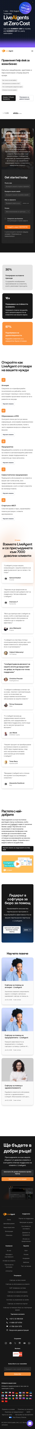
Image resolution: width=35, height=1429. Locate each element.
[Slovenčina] (20, 1398)
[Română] (13, 1398)
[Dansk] (13, 1393)
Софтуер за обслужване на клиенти (17, 1284)
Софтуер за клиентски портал (17, 1303)
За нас (9, 1250)
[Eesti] (31, 1393)
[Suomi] (3, 1395)
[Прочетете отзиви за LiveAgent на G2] (17, 1354)
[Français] (6, 1395)
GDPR (28, 1412)
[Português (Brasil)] (10, 1398)
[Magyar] (13, 1395)
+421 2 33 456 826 (16, 1319)
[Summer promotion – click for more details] (17, 23)
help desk (26, 140)
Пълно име (8, 183)
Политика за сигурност (25, 1409)
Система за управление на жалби (17, 1300)
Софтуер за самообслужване (17, 1292)
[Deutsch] (17, 1393)
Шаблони (26, 1262)
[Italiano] (17, 1395)
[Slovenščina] (24, 1398)
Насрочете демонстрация (17, 1179)
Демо (26, 930)
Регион (7, 208)
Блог (26, 1250)
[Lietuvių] (24, 1395)
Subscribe (17, 1374)
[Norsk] (3, 1398)
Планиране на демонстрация (24, 98)
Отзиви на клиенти (9, 1261)
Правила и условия (8, 1409)
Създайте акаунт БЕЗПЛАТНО (17, 227)
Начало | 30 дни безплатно (8, 98)
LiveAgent (13, 824)
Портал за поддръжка (26, 1218)
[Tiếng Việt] (3, 1401)
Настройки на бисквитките (24, 1414)
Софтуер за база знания (18, 1280)
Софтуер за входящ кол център (17, 1296)
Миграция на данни (26, 1222)
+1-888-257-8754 (15, 1323)
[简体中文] (6, 1401)
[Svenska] (27, 1398)
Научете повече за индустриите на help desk (16, 848)
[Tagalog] (31, 1398)
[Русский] (17, 1398)
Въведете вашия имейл (12, 191)
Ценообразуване (8, 1223)
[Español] (27, 1393)
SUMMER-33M (16, 29)
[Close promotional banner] (33, 2)
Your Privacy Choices (19, 1417)
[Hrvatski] (10, 1395)
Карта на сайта (7, 1414)
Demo (9, 1219)
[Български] (6, 1393)
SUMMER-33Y (12, 31)
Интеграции (9, 1231)
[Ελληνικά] (20, 1393)
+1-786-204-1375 (15, 1326)
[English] (24, 1393)
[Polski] (6, 1398)
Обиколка (9, 1235)
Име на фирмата (10, 200)
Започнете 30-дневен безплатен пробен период (11, 929)
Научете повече (8, 404)
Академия (26, 1258)
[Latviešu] (27, 1395)
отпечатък (9, 1271)
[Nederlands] (31, 1395)
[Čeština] (10, 1393)
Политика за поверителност (14, 1412)
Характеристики (9, 1227)
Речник (26, 1254)
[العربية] (3, 1393)
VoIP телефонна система (17, 1288)
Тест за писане (26, 1266)
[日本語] (20, 1395)
